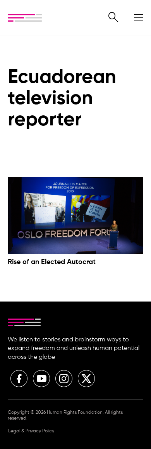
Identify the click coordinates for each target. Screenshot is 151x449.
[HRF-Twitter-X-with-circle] (86, 378)
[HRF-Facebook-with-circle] (19, 378)
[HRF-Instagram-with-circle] (64, 378)
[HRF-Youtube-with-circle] (41, 378)
